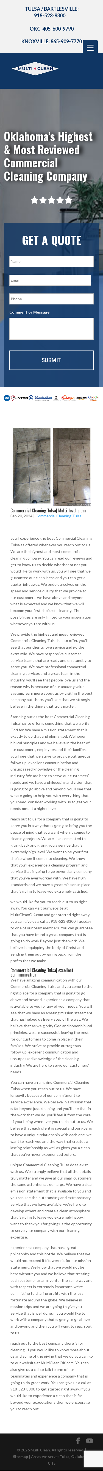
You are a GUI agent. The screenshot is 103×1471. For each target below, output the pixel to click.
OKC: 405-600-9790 (52, 29)
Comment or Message (29, 312)
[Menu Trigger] (90, 47)
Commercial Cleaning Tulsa (58, 515)
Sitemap (20, 1456)
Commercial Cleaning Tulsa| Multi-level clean (48, 510)
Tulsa (64, 1456)
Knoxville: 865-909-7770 (51, 41)
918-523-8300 (49, 15)
